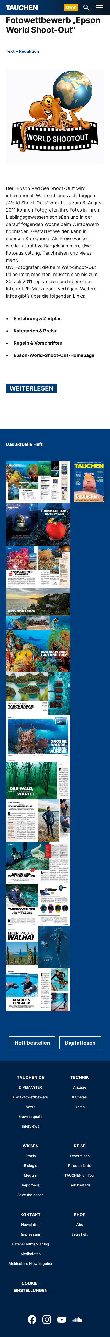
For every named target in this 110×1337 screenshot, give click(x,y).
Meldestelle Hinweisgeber (30, 1263)
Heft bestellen (32, 1043)
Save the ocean (30, 1195)
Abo (79, 1224)
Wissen (31, 1146)
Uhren (80, 1106)
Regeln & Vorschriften (38, 343)
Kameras (79, 1097)
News (30, 1106)
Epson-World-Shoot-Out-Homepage (54, 355)
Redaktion (29, 51)
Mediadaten (30, 1253)
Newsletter (30, 1224)
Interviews (30, 1126)
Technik (79, 1077)
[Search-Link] (86, 8)
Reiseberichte (79, 1165)
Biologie (30, 1165)
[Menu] (99, 8)
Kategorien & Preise (36, 330)
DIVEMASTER (30, 1087)
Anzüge (79, 1087)
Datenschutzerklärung (30, 1244)
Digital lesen (80, 1043)
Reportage (30, 1185)
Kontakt (30, 1214)
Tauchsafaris (80, 1185)
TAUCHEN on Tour (79, 1175)
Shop (70, 7)
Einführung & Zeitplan (38, 318)
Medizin (30, 1175)
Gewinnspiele (30, 1116)
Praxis (30, 1156)
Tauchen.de (30, 1077)
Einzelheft (79, 1234)
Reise (79, 1146)
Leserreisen (80, 1156)
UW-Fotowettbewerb (30, 1097)
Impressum (30, 1234)
